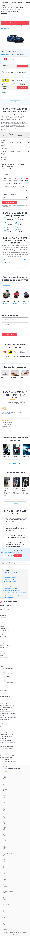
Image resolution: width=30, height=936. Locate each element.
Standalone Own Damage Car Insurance (11, 590)
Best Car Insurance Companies (6, 707)
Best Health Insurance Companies (7, 713)
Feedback (2, 655)
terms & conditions (12, 25)
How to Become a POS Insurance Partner (8, 753)
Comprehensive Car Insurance (9, 581)
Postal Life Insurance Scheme (6, 729)
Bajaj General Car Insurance (9, 595)
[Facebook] (1, 605)
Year (4, 197)
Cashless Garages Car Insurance (10, 588)
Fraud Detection (3, 640)
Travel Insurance (3, 628)
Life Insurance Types (4, 730)
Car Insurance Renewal (8, 574)
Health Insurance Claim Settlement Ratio (8, 717)
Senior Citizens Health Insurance (7, 724)
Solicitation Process (4, 662)
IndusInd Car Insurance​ (8, 597)
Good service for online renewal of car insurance (14, 411)
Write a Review (15, 433)
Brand (6, 174)
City (4, 190)
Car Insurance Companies (8, 579)
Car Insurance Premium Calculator (10, 575)
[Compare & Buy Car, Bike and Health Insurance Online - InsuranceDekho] (8, 602)
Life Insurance (3, 621)
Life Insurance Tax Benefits (5, 740)
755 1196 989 (6, 609)
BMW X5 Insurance (18, 456)
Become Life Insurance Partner (6, 752)
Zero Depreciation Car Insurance (10, 583)
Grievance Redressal (4, 638)
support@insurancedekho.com (10, 608)
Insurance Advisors (17, 2)
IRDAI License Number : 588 (12, 768)
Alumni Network (3, 664)
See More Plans (14, 101)
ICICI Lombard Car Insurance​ (9, 592)
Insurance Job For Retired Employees (8, 761)
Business (2, 626)
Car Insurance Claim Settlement (10, 577)
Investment (2, 624)
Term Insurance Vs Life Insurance (7, 734)
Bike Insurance (3, 617)
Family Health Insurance (5, 723)
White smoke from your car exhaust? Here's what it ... (7, 489)
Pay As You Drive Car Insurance (9, 586)
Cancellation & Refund (5, 645)
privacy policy (20, 25)
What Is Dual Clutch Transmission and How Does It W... (16, 489)
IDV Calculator (3, 702)
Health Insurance (3, 619)
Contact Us (2, 653)
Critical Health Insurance (5, 719)
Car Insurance (6, 572)
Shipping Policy (3, 641)
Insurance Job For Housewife (6, 757)
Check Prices (22, 66)
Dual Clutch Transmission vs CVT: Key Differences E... (25, 489)
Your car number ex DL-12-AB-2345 (10, 17)
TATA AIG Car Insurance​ (21, 592)
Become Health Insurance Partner (7, 750)
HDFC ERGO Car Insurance (8, 594)
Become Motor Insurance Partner (7, 748)
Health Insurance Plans (5, 711)
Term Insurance (3, 622)
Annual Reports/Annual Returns (6, 661)
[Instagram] (5, 605)
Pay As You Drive (7, 263)
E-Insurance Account (4, 647)
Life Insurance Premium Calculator (7, 742)
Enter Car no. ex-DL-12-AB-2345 (8, 555)
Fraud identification (4, 657)
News (3, 5)
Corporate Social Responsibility (6, 668)
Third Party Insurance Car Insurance (10, 584)
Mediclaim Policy (3, 715)
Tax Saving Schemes (4, 630)
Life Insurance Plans (4, 738)
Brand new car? (4, 28)
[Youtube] (3, 605)
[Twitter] (10, 605)
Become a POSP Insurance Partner (7, 746)
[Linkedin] (8, 605)
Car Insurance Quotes (14, 572)
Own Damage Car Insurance (6, 703)
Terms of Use (2, 643)
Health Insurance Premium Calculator (8, 721)
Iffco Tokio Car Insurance (21, 595)
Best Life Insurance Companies (6, 736)
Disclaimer (2, 659)
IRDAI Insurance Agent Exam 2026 (7, 755)
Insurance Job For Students (6, 759)
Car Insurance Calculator (5, 698)
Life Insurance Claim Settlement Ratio (8, 732)
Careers (1, 666)
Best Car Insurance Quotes (14, 379)
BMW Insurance (17, 463)
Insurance (5, 2)
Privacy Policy (3, 636)
